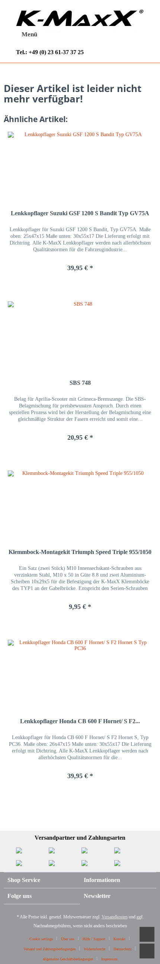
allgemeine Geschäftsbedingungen (68, 959)
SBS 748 (80, 383)
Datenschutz (122, 949)
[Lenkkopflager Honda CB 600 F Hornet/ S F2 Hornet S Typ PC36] (80, 673)
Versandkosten (115, 916)
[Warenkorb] (123, 34)
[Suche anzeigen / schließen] (69, 34)
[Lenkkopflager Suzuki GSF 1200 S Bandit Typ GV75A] (80, 165)
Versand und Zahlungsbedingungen (49, 949)
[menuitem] (22, 34)
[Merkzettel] (87, 34)
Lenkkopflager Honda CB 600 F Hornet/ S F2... (80, 721)
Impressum (109, 959)
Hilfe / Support (94, 939)
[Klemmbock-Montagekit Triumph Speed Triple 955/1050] (80, 503)
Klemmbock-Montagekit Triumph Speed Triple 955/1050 (80, 552)
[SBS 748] (80, 334)
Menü (29, 34)
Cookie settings (41, 939)
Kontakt (119, 939)
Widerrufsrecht (94, 949)
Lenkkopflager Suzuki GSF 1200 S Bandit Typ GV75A (80, 213)
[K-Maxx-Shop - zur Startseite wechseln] (76, 20)
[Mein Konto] (105, 34)
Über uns (67, 939)
